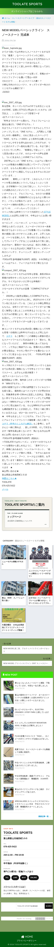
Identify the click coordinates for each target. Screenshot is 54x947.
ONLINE (33, 877)
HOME (28, 936)
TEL (7, 877)
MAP (24, 877)
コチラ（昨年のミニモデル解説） (17, 424)
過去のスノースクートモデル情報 (29, 540)
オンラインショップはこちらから (27, 11)
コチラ (9, 336)
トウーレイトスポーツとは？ (15, 887)
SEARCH (49, 906)
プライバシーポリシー (26, 941)
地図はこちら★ (9, 478)
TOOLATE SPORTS (27, 4)
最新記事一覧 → (44, 816)
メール (5, 489)
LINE (15, 877)
